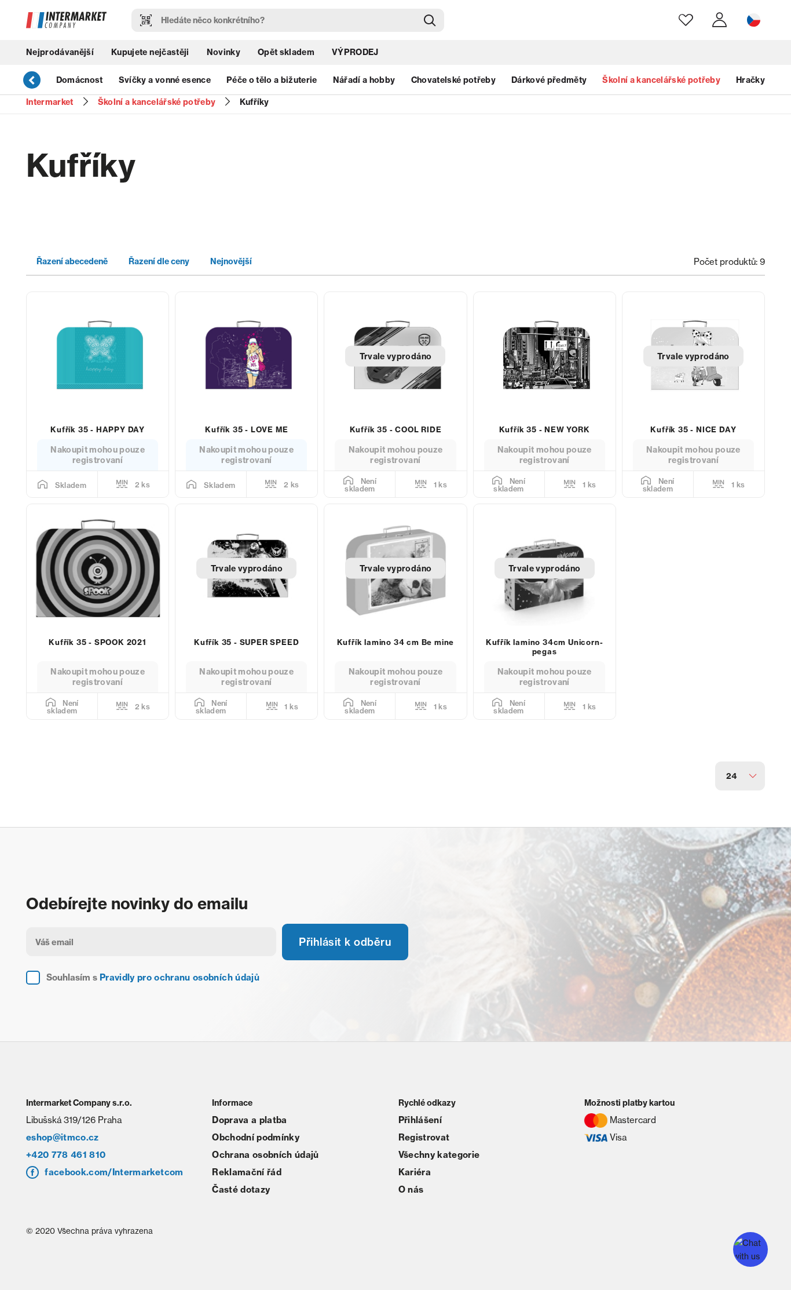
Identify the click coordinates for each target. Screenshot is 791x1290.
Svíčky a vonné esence (165, 80)
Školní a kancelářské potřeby (661, 80)
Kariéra (414, 1172)
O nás (411, 1189)
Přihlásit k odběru (345, 942)
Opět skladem (286, 52)
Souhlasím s (152, 977)
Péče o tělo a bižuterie (271, 80)
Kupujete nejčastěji (150, 52)
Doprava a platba (249, 1119)
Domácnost (79, 80)
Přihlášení (420, 1119)
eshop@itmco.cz (62, 1137)
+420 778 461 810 (65, 1154)
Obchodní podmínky (255, 1137)
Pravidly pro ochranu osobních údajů (179, 977)
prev (32, 79)
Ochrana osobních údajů (265, 1154)
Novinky (223, 52)
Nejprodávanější (60, 52)
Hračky (750, 80)
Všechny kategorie (439, 1154)
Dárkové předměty (549, 80)
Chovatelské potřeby (453, 80)
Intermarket (50, 102)
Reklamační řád (246, 1172)
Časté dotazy (241, 1189)
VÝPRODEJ (355, 52)
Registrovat (424, 1137)
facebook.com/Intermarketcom (114, 1172)
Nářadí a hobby (364, 80)
